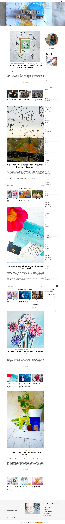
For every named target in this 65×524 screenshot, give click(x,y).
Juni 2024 (46, 140)
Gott (47, 320)
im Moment (52, 322)
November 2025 (48, 107)
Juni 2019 (46, 270)
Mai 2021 (46, 219)
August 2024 (47, 135)
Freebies (40, 27)
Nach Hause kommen (46, 505)
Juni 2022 (46, 191)
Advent (47, 296)
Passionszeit (38, 449)
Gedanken (53, 316)
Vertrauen (48, 340)
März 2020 (47, 250)
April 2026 (47, 98)
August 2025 (47, 113)
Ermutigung (48, 310)
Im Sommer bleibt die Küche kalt (12, 510)
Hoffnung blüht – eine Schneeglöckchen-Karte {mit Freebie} (25, 66)
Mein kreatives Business (50, 334)
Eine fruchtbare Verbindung (47, 513)
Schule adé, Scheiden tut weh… (12, 507)
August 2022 (47, 186)
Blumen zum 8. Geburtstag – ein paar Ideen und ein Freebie (12, 488)
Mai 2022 (46, 193)
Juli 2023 (46, 162)
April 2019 (47, 275)
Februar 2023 (47, 173)
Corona (53, 306)
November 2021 (48, 206)
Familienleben (48, 312)
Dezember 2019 (48, 257)
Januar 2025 (47, 127)
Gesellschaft (48, 318)
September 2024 (48, 133)
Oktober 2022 (47, 182)
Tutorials (36, 63)
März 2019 (47, 277)
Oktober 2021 (47, 208)
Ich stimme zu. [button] (38, 522)
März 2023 (47, 171)
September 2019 (48, 264)
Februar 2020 (47, 253)
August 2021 (47, 213)
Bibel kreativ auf (47, 515)
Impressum (3, 1)
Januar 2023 (47, 175)
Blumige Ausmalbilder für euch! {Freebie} (25, 351)
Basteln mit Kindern (19, 349)
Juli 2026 (46, 91)
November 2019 (48, 259)
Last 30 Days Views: (48, 291)
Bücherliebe (48, 306)
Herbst (51, 320)
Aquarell (52, 296)
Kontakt (47, 27)
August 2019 (47, 266)
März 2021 (47, 224)
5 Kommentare (41, 286)
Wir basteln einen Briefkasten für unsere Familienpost (25, 266)
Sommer (52, 338)
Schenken (27, 63)
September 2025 (48, 111)
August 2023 (47, 160)
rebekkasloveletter (10, 85)
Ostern (33, 449)
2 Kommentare (41, 85)
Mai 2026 (46, 96)
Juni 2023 (46, 164)
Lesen (55, 330)
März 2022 (47, 197)
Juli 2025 (46, 116)
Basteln (52, 300)
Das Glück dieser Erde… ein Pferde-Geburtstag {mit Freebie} (25, 200)
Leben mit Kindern (49, 330)
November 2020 (48, 233)
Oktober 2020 (47, 235)
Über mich (25, 27)
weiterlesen (25, 82)
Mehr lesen (43, 522)
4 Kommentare (41, 472)
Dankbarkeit (48, 308)
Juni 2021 (46, 217)
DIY (9, 63)
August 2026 (47, 89)
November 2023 (48, 155)
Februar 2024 (47, 149)
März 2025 (47, 122)
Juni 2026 (46, 93)
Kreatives (51, 326)
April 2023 (47, 169)
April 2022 (47, 195)
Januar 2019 (47, 281)
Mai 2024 (46, 142)
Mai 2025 (46, 118)
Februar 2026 (47, 100)
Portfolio (31, 27)
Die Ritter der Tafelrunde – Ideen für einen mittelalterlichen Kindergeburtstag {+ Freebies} (37, 303)
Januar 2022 (47, 202)
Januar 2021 (47, 228)
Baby (53, 298)
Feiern (22, 449)
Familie (19, 449)
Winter (40, 63)
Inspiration (53, 324)
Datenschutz (8, 1)
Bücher (51, 304)
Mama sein (54, 332)
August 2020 (47, 239)
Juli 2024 (46, 138)
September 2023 (48, 158)
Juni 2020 (46, 244)
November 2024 (48, 131)
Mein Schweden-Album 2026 (11, 503)
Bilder (47, 304)
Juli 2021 (46, 215)
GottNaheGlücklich (46, 509)
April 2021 (47, 222)
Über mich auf (47, 511)
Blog (36, 27)
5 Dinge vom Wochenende (11, 517)
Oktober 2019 (47, 261)
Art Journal (48, 298)
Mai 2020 (46, 246)
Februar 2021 (47, 226)
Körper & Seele (49, 328)
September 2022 (48, 184)
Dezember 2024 (48, 129)
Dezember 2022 (48, 177)
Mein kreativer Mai (36, 198)
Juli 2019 (46, 268)
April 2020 (47, 248)
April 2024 (47, 144)
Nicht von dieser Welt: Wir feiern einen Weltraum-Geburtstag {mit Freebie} (24, 301)
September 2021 (48, 211)
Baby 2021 (47, 300)
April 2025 (47, 120)
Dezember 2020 (48, 230)
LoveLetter (48, 332)
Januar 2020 (47, 255)
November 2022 (48, 180)
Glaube (30, 449)
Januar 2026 (47, 102)
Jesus (47, 326)
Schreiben (32, 63)
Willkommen (18, 27)
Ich (54, 320)
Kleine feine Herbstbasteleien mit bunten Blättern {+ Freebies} (25, 165)
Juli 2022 (46, 188)
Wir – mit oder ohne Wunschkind (48, 507)
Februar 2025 (47, 124)
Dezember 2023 (48, 153)
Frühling (16, 63)
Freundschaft (53, 314)
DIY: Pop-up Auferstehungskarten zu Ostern (25, 453)
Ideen (47, 322)
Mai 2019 (46, 272)
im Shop (47, 324)
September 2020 (48, 237)
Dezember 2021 (48, 204)
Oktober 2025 (47, 109)
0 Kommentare (41, 369)
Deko (53, 308)
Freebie (11, 63)
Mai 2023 (46, 166)
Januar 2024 (47, 151)
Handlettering (21, 63)
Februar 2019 (47, 279)
